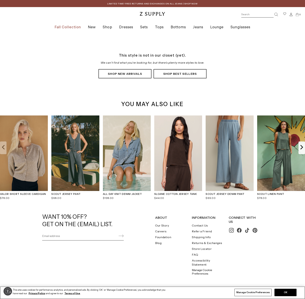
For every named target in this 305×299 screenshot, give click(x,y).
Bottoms (178, 27)
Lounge (216, 27)
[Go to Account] (291, 14)
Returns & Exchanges (207, 243)
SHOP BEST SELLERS (180, 74)
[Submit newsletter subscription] (113, 235)
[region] (152, 292)
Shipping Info (201, 237)
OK (285, 292)
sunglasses (240, 27)
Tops (159, 27)
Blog (158, 243)
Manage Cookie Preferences (202, 271)
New (92, 27)
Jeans (198, 27)
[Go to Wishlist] (284, 14)
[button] (3, 147)
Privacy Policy (37, 293)
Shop (107, 27)
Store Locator (202, 249)
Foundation (163, 237)
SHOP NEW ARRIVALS (125, 74)
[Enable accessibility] (8, 291)
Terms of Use (72, 293)
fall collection (68, 27)
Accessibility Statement (201, 262)
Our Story (162, 225)
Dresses (126, 27)
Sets (144, 27)
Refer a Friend (202, 231)
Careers (160, 231)
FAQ (195, 254)
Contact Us (200, 225)
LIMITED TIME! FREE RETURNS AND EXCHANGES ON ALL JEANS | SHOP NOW (152, 3)
